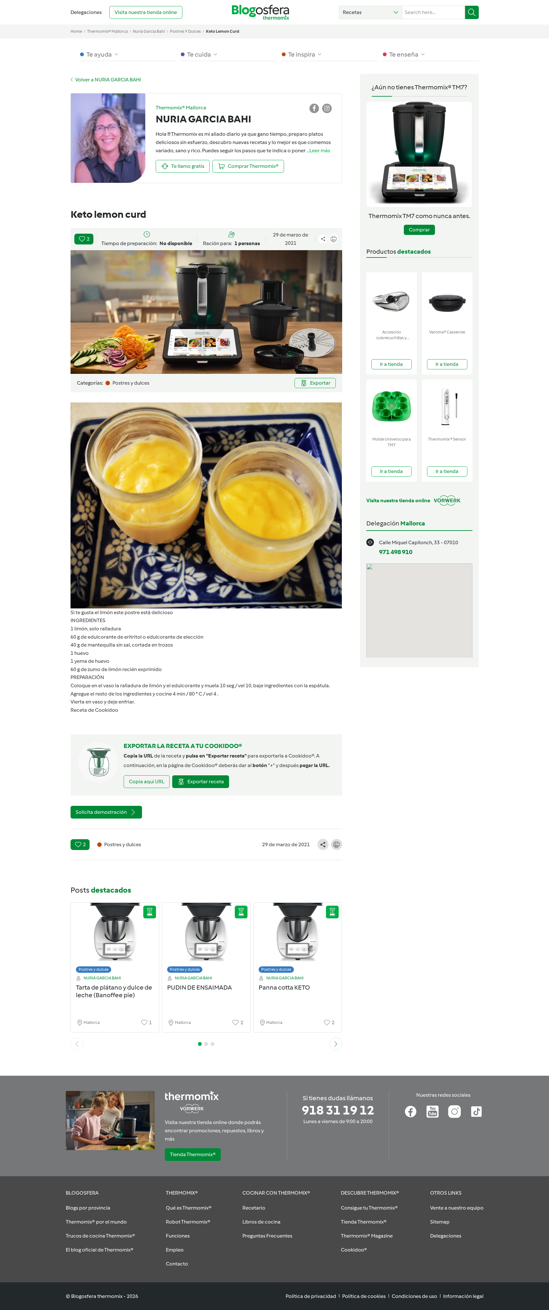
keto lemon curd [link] (222, 31)
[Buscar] (472, 12)
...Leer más (318, 150)
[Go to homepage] (260, 12)
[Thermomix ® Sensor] (447, 407)
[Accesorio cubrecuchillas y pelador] (391, 300)
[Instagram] (454, 1111)
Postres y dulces (93, 969)
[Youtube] (432, 1111)
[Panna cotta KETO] (298, 939)
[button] (370, 12)
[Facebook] (410, 1111)
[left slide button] (77, 1044)
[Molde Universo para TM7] (391, 407)
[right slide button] (335, 1044)
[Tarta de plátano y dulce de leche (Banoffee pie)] (115, 939)
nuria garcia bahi (149, 31)
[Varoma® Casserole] (447, 300)
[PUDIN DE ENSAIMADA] (206, 939)
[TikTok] (476, 1111)
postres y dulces (185, 31)
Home (76, 31)
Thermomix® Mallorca (107, 31)
